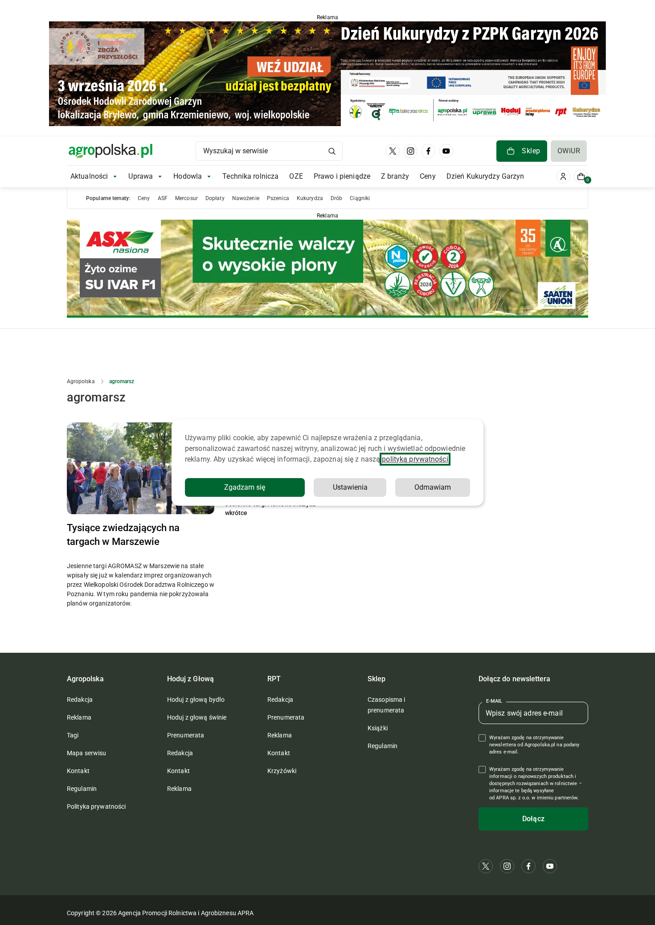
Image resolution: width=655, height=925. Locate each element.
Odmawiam (432, 487)
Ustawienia (350, 487)
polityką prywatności (415, 459)
